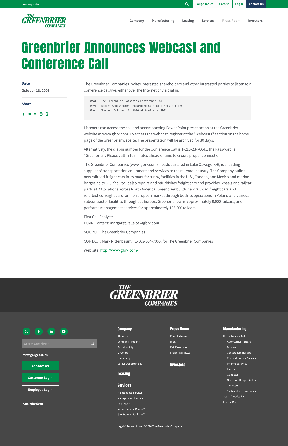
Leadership (124, 358)
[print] (41, 114)
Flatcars (231, 369)
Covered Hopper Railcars (241, 358)
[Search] (92, 343)
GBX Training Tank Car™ (131, 414)
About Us (123, 336)
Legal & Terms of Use (130, 426)
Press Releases (178, 336)
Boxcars (231, 347)
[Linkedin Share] (29, 114)
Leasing (124, 374)
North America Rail (234, 336)
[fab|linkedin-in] (51, 331)
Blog (173, 341)
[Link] (44, 21)
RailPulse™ (124, 403)
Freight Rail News (180, 352)
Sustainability (125, 347)
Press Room (179, 329)
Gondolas (232, 374)
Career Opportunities (130, 363)
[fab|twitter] (26, 331)
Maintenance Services (130, 392)
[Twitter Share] (35, 114)
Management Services (130, 398)
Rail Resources (178, 347)
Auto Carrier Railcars (239, 341)
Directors (123, 352)
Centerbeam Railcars (239, 352)
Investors (177, 365)
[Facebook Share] (23, 114)
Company (125, 329)
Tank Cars (232, 385)
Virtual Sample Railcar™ (131, 409)
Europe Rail (229, 402)
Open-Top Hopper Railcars (242, 380)
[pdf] (47, 114)
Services (124, 385)
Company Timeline (129, 341)
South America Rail (234, 396)
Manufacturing (234, 329)
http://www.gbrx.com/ (119, 250)
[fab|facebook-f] (39, 331)
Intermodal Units (237, 363)
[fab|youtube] (64, 331)
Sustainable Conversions (241, 391)
